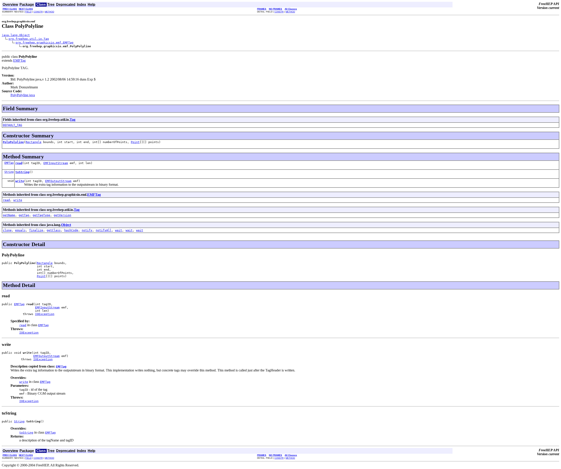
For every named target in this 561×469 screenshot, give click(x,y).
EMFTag (19, 60)
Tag (72, 119)
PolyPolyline (13, 142)
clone (7, 230)
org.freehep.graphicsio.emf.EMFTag (44, 42)
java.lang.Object (16, 35)
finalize (36, 230)
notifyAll (104, 230)
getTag (24, 215)
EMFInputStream (55, 163)
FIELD (28, 11)
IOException (44, 314)
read (18, 163)
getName (9, 215)
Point (135, 142)
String (9, 171)
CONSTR (38, 11)
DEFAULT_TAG (12, 125)
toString (22, 172)
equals (20, 230)
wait (118, 230)
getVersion (62, 215)
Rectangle (33, 142)
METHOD (49, 11)
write (19, 181)
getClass (54, 230)
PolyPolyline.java (23, 95)
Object (66, 225)
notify (87, 230)
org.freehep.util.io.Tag (29, 38)
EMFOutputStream (58, 181)
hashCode (71, 230)
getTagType (41, 215)
